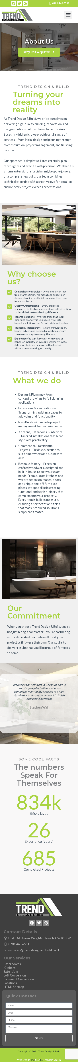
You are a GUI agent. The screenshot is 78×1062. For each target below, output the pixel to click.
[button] (68, 15)
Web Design (23, 1059)
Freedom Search (52, 1059)
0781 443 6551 (60, 3)
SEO (37, 1059)
